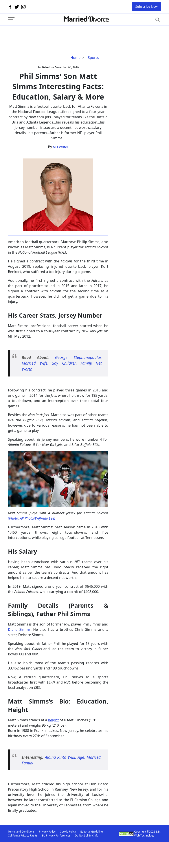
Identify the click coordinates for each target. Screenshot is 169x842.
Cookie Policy (68, 831)
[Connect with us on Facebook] (10, 6)
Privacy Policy (47, 831)
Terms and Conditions (21, 831)
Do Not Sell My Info (86, 835)
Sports (93, 57)
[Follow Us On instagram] (23, 6)
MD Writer (60, 147)
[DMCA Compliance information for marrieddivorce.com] (126, 833)
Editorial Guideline (91, 831)
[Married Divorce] (86, 18)
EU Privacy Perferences (56, 835)
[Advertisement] (43, 34)
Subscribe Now (146, 6)
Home (75, 57)
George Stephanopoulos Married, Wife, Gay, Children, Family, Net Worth (62, 363)
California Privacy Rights (22, 835)
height (53, 720)
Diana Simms (19, 629)
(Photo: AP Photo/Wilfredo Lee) (31, 518)
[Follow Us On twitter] (17, 6)
